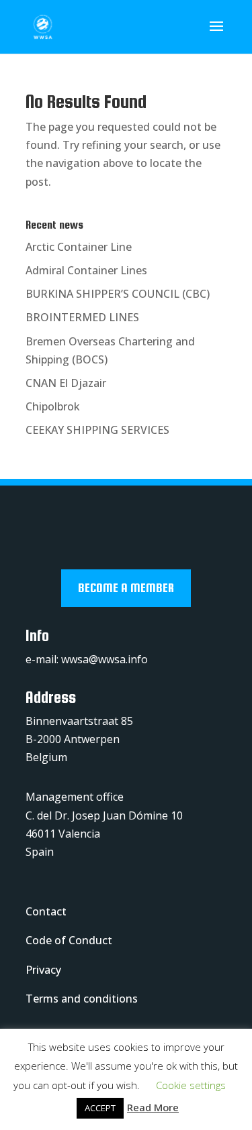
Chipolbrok (53, 406)
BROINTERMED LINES (82, 317)
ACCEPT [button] (100, 1108)
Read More (153, 1107)
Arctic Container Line (79, 246)
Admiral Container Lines (86, 270)
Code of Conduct (69, 940)
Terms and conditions (82, 998)
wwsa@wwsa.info (104, 659)
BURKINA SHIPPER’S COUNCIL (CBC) (118, 293)
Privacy (43, 969)
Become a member (126, 588)
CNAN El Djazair (66, 383)
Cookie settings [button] (191, 1085)
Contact (46, 911)
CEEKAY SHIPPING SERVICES (97, 429)
